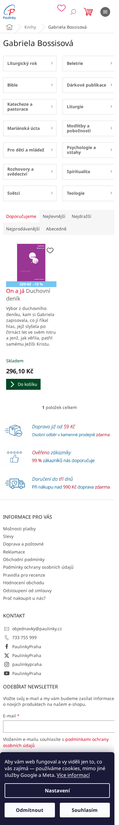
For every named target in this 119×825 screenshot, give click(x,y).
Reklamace (14, 552)
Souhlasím (85, 810)
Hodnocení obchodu (23, 582)
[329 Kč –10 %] (31, 263)
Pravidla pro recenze (24, 575)
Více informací (73, 775)
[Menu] (105, 12)
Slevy (8, 536)
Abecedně (56, 229)
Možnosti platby (19, 529)
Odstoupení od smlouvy (27, 590)
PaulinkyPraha (26, 646)
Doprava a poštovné (23, 544)
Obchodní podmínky (24, 559)
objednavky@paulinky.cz (37, 628)
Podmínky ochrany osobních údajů (38, 567)
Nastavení (57, 790)
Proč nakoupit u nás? (24, 598)
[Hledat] (73, 12)
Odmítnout (29, 810)
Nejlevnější (54, 216)
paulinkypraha (27, 664)
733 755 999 (24, 637)
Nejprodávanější (23, 229)
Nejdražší (81, 216)
